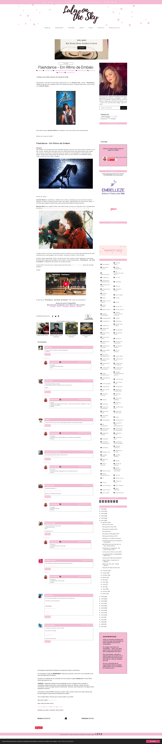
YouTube (59, 706)
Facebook (53, 306)
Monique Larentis (50, 560)
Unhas (81, 28)
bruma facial (120, 309)
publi (117, 417)
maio (104, 584)
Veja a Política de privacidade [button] (65, 741)
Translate (113, 118)
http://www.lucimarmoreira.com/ (51, 456)
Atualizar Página (90, 734)
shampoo (105, 439)
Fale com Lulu (52, 700)
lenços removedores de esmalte (119, 374)
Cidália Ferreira (49, 485)
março (104, 589)
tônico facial (120, 478)
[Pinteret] (112, 2)
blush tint (119, 306)
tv (103, 478)
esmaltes (118, 338)
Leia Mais (81, 47)
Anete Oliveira (49, 595)
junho (104, 582)
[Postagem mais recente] (43, 719)
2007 (102, 626)
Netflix (118, 286)
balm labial (119, 295)
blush (117, 302)
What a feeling (76, 265)
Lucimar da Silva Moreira (52, 452)
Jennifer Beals (82, 70)
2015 (102, 608)
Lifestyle (100, 28)
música (104, 399)
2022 (102, 518)
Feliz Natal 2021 (106, 531)
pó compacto (119, 420)
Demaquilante (105, 274)
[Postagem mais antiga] (88, 719)
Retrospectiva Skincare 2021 (110, 536)
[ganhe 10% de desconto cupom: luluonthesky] (113, 200)
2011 (102, 617)
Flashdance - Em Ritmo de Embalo (111, 538)
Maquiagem (59, 28)
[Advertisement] (113, 234)
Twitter (59, 306)
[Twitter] (109, 2)
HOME (44, 2)
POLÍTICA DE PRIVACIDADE (89, 2)
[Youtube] (115, 2)
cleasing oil (106, 321)
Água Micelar (106, 485)
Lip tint (118, 277)
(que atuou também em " (65, 208)
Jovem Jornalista (50, 625)
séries (117, 460)
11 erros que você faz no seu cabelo (112, 551)
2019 (102, 598)
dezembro (105, 522)
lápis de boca (106, 383)
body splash (81, 40)
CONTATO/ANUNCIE (71, 2)
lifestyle (92, 70)
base (103, 298)
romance (61, 72)
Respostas (47, 358)
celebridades (106, 318)
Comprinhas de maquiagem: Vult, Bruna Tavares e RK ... (111, 548)
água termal (119, 485)
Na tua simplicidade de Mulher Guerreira (53, 490)
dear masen (47, 388)
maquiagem (105, 386)
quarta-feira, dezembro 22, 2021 (87, 624)
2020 (102, 596)
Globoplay (105, 277)
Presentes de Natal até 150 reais (111, 567)
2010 (102, 619)
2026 (102, 509)
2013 (102, 612)
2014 (102, 610)
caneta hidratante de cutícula (118, 314)
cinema (40, 70)
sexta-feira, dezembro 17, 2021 (87, 380)
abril (104, 586)
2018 (102, 601)
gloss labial (119, 356)
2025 (102, 511)
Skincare (71, 28)
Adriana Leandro (50, 523)
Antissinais (105, 264)
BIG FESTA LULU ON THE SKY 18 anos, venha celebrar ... (111, 545)
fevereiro (105, 591)
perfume (105, 404)
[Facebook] (102, 2)
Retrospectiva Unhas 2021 (109, 526)
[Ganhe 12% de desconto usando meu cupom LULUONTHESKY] (113, 215)
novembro (105, 570)
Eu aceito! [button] (153, 741)
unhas (104, 482)
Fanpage (47, 611)
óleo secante (120, 492)
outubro (105, 573)
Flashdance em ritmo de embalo (64, 70)
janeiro (105, 593)
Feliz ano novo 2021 (107, 524)
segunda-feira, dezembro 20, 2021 (84, 361)
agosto (105, 577)
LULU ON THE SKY (64, 734)
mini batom (119, 386)
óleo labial (105, 492)
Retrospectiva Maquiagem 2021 (110, 533)
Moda (90, 28)
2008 (102, 624)
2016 (102, 605)
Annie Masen (49, 381)
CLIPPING (59, 2)
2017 (102, 603)
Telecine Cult (70, 72)
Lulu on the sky (54, 362)
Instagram (66, 306)
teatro (118, 475)
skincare (105, 447)
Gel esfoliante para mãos (119, 273)
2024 (102, 513)
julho (104, 579)
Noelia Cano (48, 347)
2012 (102, 615)
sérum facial (106, 471)
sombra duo (106, 452)
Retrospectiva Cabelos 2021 (109, 529)
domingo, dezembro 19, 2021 (87, 560)
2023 (102, 516)
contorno (119, 321)
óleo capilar (106, 489)
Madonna (118, 281)
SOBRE (51, 2)
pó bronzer (106, 420)
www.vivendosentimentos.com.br (52, 565)
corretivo (105, 325)
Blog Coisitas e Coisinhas (50, 608)
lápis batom (119, 379)
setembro (105, 575)
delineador (119, 330)
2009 (102, 622)
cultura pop (48, 70)
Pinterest (72, 306)
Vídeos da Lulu (114, 28)
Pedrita (47, 419)
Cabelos (47, 28)
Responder (47, 354)
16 (88, 316)
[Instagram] (105, 2)
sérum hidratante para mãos (117, 469)
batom (117, 298)
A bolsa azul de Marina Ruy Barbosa (112, 558)
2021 (102, 520)
